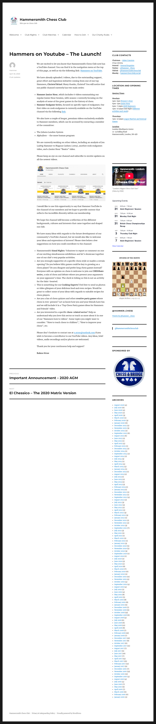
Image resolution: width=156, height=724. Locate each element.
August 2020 (119, 556)
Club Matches (49, 35)
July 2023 (117, 477)
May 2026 (118, 413)
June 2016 (118, 684)
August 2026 (119, 405)
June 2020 (118, 561)
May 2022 (118, 508)
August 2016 (119, 679)
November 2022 (120, 495)
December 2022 (120, 492)
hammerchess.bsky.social (130, 73)
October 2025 (119, 431)
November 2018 (120, 610)
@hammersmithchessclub (130, 71)
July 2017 (117, 651)
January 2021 (119, 543)
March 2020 (119, 569)
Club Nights (31, 35)
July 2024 (118, 459)
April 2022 (118, 510)
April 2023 (118, 484)
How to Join (80, 35)
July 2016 (117, 682)
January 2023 (119, 490)
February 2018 (119, 633)
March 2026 (119, 418)
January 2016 (119, 697)
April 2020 (118, 566)
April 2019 (118, 597)
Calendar (66, 35)
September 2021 (120, 528)
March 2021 (118, 538)
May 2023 (118, 482)
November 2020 (120, 549)
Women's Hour (127, 101)
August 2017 (119, 648)
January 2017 (119, 666)
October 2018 (119, 613)
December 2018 (120, 607)
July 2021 (117, 531)
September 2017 (120, 646)
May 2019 (118, 595)
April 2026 (118, 415)
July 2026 (118, 408)
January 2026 (119, 423)
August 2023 (119, 474)
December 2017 (120, 638)
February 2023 (119, 487)
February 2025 (120, 446)
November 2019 (120, 579)
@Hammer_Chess (127, 68)
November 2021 (120, 523)
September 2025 (120, 433)
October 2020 (119, 551)
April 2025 (118, 443)
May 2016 (118, 687)
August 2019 (119, 587)
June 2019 (118, 592)
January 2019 (119, 605)
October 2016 (119, 674)
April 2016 (118, 689)
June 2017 (118, 654)
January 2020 (119, 574)
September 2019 (120, 584)
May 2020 (118, 564)
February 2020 (120, 572)
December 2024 (120, 449)
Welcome (14, 35)
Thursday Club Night (128, 233)
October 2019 (119, 582)
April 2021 (118, 536)
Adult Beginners (129, 106)
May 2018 (118, 625)
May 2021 (118, 533)
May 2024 (118, 461)
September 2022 (120, 497)
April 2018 (118, 628)
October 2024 (119, 451)
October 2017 (119, 643)
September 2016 (120, 677)
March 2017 (118, 661)
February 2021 (119, 541)
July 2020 (118, 559)
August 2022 (119, 500)
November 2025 (120, 428)
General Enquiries (127, 66)
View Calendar (117, 246)
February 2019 (119, 602)
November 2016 (120, 671)
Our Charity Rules (100, 35)
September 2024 (120, 454)
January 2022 (119, 518)
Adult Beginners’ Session (130, 209)
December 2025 (120, 426)
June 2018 (118, 623)
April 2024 (118, 464)
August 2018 (119, 618)
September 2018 (120, 615)
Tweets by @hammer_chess (123, 316)
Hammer (13, 70)
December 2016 (120, 669)
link (64, 111)
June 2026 (118, 410)
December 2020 (120, 546)
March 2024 (119, 467)
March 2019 (119, 600)
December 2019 (120, 577)
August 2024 (119, 456)
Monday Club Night (128, 216)
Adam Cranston (128, 60)
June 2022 (118, 505)
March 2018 (118, 630)
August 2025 (119, 436)
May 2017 (118, 656)
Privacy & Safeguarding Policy (43, 713)
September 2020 (120, 554)
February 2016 (119, 695)
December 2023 (120, 472)
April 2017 (118, 659)
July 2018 (117, 620)
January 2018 (119, 636)
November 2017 (120, 641)
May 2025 (118, 441)
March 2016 (119, 692)
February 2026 (120, 420)
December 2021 (120, 520)
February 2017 (119, 664)
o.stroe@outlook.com (84, 332)
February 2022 (120, 515)
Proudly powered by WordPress (69, 713)
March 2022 (119, 513)
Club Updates (14, 77)
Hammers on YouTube (91, 70)
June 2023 (118, 479)
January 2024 (119, 469)
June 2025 (118, 438)
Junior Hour (125, 104)
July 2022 (118, 502)
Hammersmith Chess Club (43, 19)
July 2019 (117, 589)
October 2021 (119, 525)
